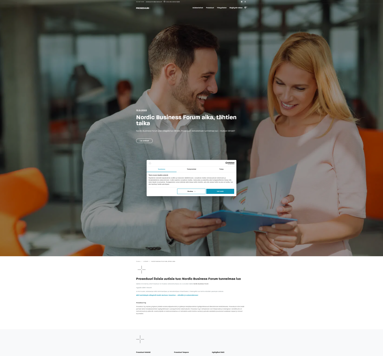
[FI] (245, 8)
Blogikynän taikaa (236, 8)
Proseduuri (210, 8)
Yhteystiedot (222, 8)
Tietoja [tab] (221, 169)
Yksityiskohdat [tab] (191, 169)
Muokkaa (190, 191)
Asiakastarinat (197, 8)
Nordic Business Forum (200, 284)
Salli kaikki (220, 191)
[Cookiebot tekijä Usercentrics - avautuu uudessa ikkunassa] (225, 163)
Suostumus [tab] (161, 169)
